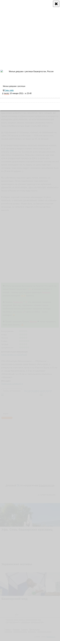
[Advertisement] (30, 30)
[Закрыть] (56, 4)
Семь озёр (9, 90)
